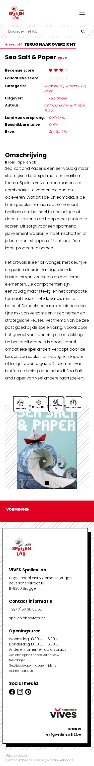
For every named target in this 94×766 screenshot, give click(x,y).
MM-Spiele (58, 98)
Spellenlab (58, 131)
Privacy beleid (16, 755)
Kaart (47, 91)
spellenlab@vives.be (27, 618)
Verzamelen (75, 85)
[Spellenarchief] (31, 12)
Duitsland (57, 117)
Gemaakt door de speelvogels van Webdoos (39, 760)
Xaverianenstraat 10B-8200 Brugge (26, 586)
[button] (47, 483)
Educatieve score (22, 78)
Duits (53, 124)
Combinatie (53, 85)
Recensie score (19, 70)
